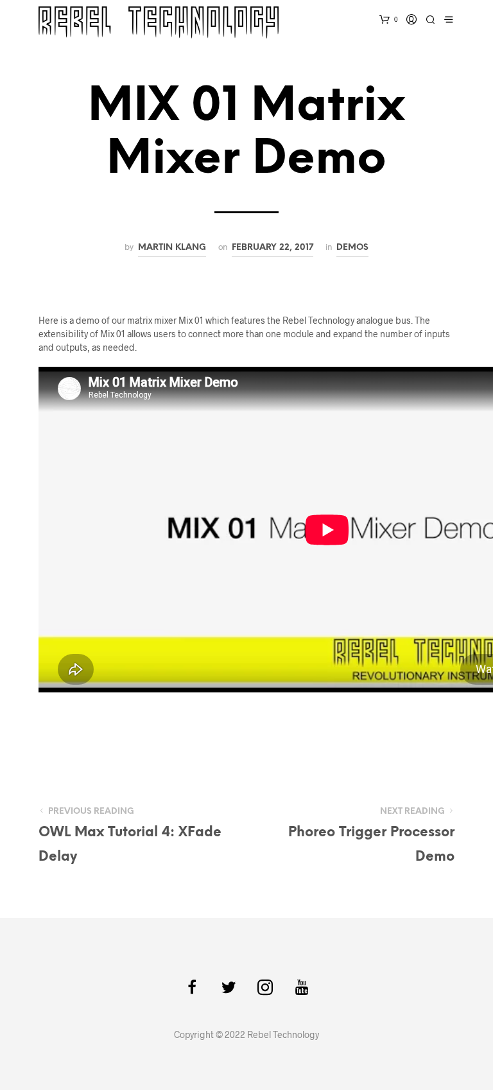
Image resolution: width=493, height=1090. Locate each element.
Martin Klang (172, 247)
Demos (352, 247)
